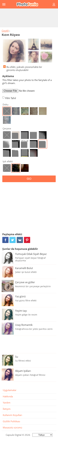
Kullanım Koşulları (12, 415)
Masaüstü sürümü (12, 427)
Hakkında (8, 396)
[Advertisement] (29, 17)
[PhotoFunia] (28, 4)
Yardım (6, 402)
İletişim (7, 408)
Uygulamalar (9, 390)
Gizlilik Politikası (11, 421)
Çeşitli (5, 30)
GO (29, 178)
